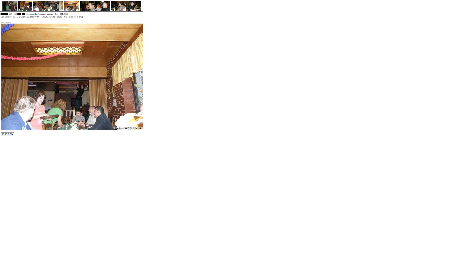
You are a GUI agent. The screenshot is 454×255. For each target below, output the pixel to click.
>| (23, 14)
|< (2, 14)
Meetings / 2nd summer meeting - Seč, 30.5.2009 (47, 14)
